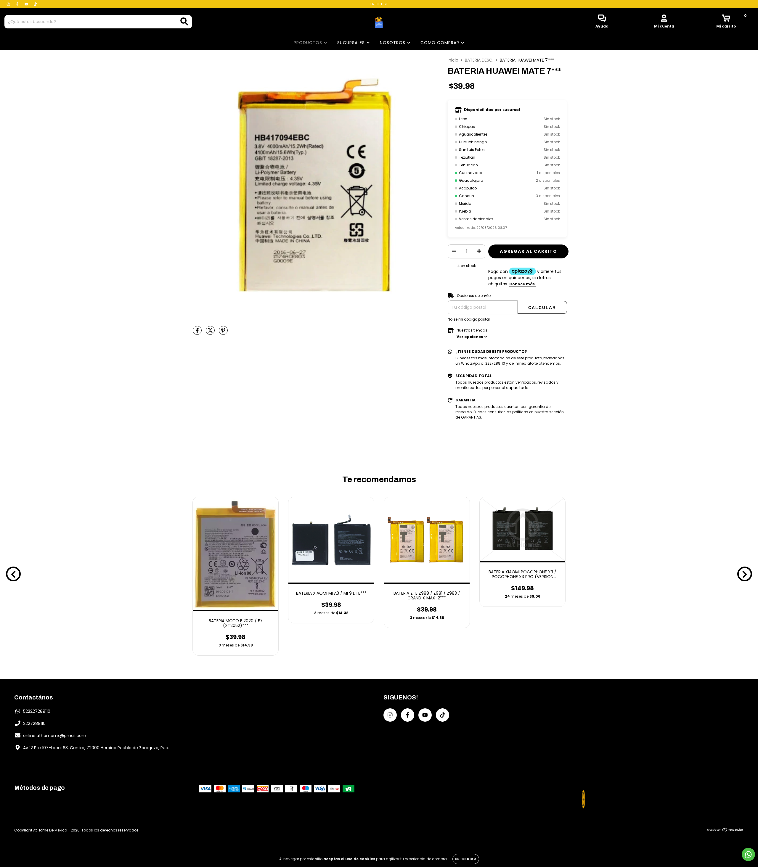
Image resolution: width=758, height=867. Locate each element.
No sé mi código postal (469, 319)
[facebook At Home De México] (17, 4)
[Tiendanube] (725, 830)
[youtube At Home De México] (27, 4)
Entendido (465, 859)
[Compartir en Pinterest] (223, 333)
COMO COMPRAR (440, 43)
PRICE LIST (379, 4)
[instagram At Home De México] (8, 4)
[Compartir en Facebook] (198, 333)
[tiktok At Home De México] (35, 4)
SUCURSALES (351, 43)
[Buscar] (184, 21)
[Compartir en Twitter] (211, 333)
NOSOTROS (393, 43)
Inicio (453, 60)
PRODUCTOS (309, 43)
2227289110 (34, 723)
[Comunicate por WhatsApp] (748, 854)
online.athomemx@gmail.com (54, 736)
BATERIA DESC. (479, 60)
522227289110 (36, 711)
